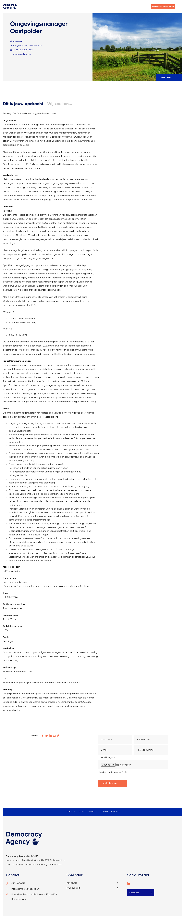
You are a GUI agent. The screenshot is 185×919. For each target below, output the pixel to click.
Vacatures (71, 883)
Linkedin (128, 883)
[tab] (23, 104)
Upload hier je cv (106, 757)
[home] (10, 9)
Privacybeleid (73, 888)
